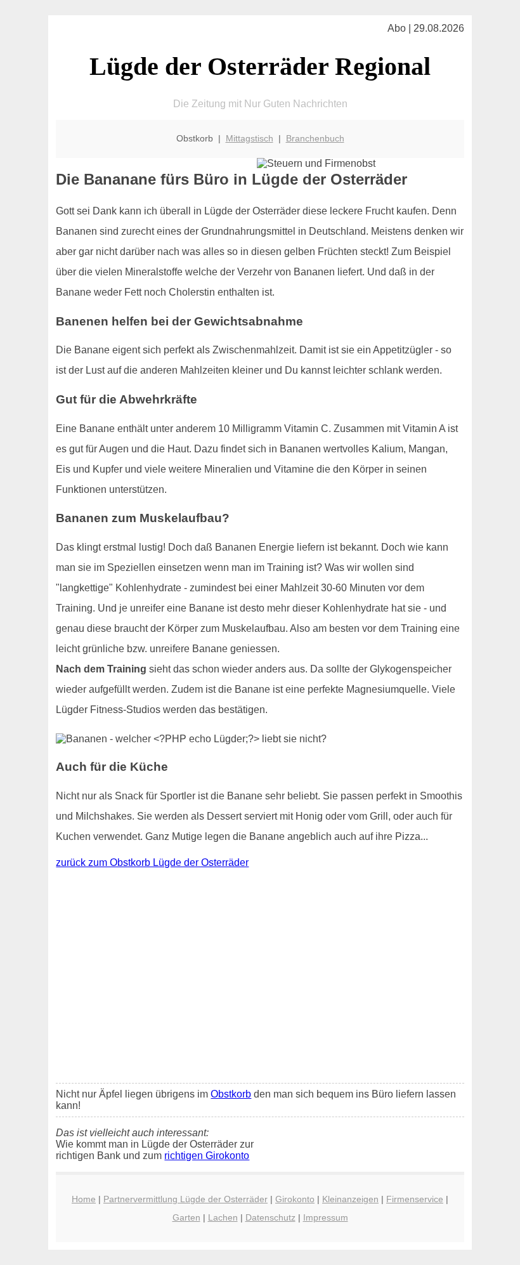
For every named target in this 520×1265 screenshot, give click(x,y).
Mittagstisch (249, 138)
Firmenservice (414, 1199)
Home (84, 1199)
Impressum (325, 1217)
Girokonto (295, 1199)
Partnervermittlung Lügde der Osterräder (185, 1199)
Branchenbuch (315, 138)
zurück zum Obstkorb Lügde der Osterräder (152, 862)
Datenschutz (270, 1217)
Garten (186, 1217)
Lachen (223, 1217)
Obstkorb (231, 1094)
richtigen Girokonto (206, 1155)
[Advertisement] (260, 979)
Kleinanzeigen (350, 1199)
